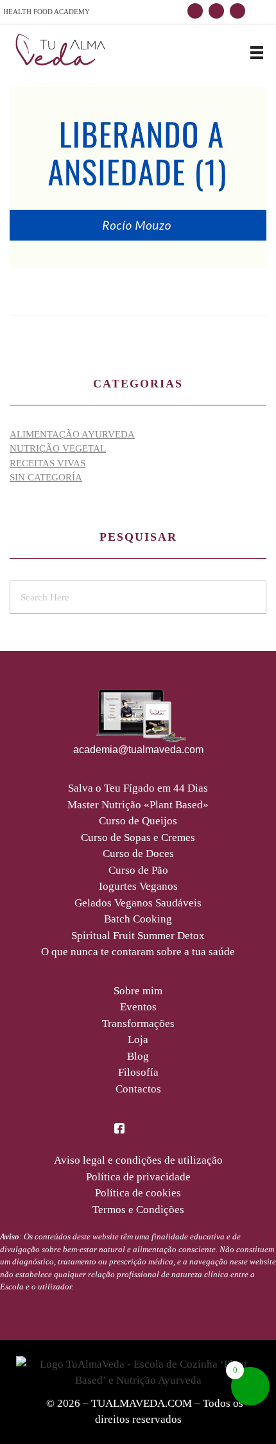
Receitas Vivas (47, 463)
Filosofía (138, 1072)
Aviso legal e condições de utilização (138, 1160)
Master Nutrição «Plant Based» (138, 805)
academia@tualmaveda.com (138, 749)
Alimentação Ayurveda (72, 434)
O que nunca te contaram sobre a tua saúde (138, 952)
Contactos (138, 1089)
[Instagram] (216, 11)
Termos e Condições (138, 1209)
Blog (138, 1056)
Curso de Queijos (138, 821)
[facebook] (119, 1127)
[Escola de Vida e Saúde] (61, 50)
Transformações (138, 1023)
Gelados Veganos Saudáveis (138, 903)
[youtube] (156, 1127)
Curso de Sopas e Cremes (138, 837)
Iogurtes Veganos (138, 886)
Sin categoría (46, 477)
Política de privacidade (138, 1177)
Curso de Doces (138, 853)
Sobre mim (138, 991)
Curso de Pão (138, 870)
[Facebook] (195, 11)
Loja (138, 1039)
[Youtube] (237, 11)
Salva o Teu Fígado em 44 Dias (138, 788)
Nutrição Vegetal (58, 448)
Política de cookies (138, 1193)
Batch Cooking (138, 919)
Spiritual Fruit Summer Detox (138, 936)
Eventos (138, 1007)
